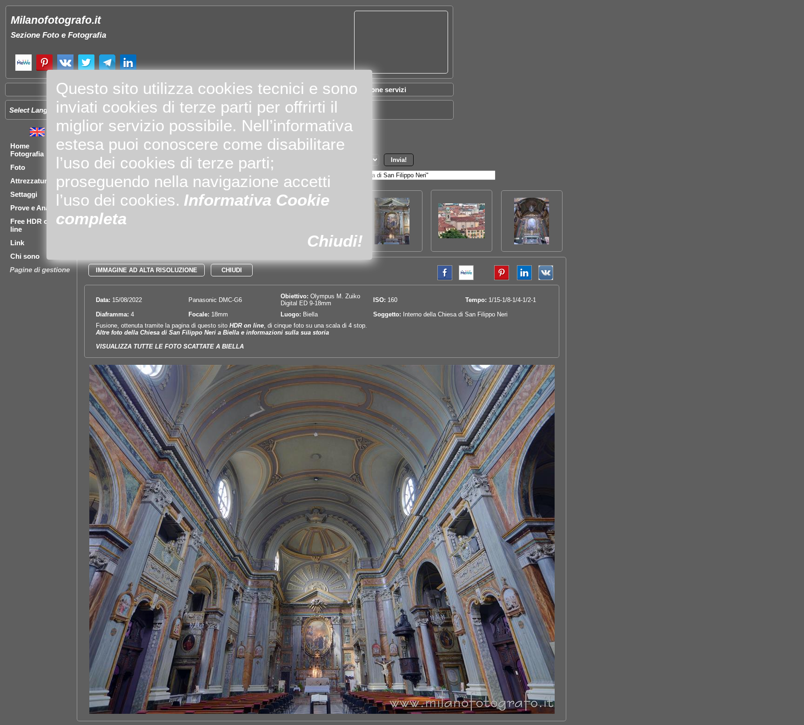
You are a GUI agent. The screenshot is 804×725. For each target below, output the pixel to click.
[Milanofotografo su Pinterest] (44, 70)
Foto (17, 167)
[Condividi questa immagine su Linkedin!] (522, 278)
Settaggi (23, 194)
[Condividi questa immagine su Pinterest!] (494, 278)
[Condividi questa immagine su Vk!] (546, 278)
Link (17, 243)
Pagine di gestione (40, 270)
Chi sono (25, 256)
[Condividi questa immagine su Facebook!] (442, 278)
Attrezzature (30, 181)
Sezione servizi (381, 90)
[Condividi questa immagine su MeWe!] (466, 278)
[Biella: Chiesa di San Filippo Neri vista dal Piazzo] (461, 236)
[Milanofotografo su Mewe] (23, 70)
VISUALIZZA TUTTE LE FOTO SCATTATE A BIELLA (170, 346)
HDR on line (246, 325)
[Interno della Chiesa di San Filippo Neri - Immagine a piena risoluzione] (322, 711)
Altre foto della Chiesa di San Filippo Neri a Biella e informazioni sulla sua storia (212, 332)
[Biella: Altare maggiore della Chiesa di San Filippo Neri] (392, 242)
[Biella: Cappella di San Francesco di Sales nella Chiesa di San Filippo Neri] (531, 242)
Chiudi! (335, 241)
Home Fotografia (27, 150)
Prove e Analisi (34, 208)
